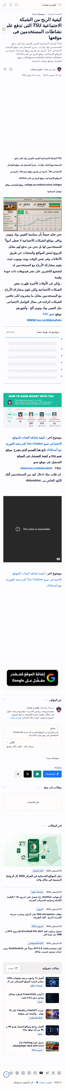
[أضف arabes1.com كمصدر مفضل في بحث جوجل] (32, 678)
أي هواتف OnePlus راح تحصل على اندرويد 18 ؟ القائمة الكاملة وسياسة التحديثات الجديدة (34, 898)
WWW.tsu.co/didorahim (44, 320)
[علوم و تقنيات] (43, 69)
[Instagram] (29, 1072)
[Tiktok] (23, 1072)
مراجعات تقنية (37, 892)
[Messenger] (35, 1072)
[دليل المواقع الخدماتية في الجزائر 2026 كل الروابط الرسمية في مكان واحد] (32, 850)
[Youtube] (41, 1072)
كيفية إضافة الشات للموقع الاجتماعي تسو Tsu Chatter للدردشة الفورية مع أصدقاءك (34, 443)
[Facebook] (59, 1072)
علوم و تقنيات (49, 4)
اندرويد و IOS (37, 926)
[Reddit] (11, 1072)
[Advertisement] (32, 115)
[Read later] (10, 69)
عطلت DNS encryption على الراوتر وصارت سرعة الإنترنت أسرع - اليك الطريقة (36, 916)
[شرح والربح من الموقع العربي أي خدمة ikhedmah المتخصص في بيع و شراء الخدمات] (33, 732)
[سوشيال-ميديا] (53, 758)
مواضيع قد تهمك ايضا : (47, 332)
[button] (60, 4)
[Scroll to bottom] (6, 1074)
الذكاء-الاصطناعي (35, 943)
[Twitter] (53, 1072)
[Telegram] (47, 1072)
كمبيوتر (40, 909)
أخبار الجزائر (38, 870)
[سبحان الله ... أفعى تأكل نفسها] (33, 744)
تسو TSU (49, 314)
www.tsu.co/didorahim (36, 468)
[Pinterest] (17, 1072)
